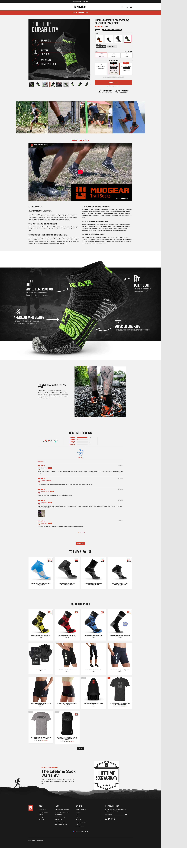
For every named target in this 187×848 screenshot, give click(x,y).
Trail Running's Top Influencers (61, 812)
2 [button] (78, 532)
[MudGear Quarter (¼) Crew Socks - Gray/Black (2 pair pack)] (118, 39)
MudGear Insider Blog (60, 817)
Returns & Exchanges (81, 809)
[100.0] (80, 452)
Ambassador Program (60, 822)
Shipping (78, 817)
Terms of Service (79, 827)
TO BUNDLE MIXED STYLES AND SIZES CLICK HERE (113, 77)
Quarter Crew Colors (101, 46)
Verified (80, 457)
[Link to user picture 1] (41, 513)
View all (80, 748)
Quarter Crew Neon (111, 46)
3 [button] (80, 532)
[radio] (101, 69)
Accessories (41, 819)
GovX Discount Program (81, 822)
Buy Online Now (80, 543)
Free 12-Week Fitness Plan (61, 824)
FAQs (77, 814)
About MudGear (58, 819)
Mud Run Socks (42, 809)
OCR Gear (41, 814)
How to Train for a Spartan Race (62, 809)
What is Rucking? (59, 814)
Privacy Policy (79, 824)
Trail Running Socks (43, 812)
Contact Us (78, 812)
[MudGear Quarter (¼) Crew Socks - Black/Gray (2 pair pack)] (109, 39)
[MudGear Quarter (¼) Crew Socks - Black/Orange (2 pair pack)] (100, 39)
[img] (41, 465)
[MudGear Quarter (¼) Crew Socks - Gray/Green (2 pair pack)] (128, 39)
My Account (78, 819)
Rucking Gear (42, 817)
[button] (98, 26)
